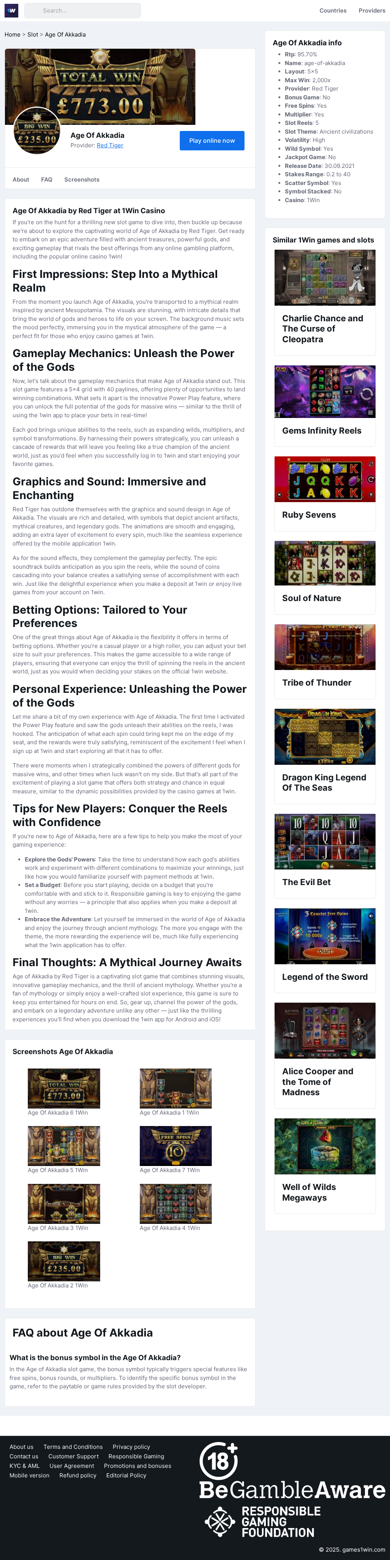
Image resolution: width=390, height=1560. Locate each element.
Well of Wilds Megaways (309, 1192)
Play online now (212, 140)
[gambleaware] (292, 1489)
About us (22, 1446)
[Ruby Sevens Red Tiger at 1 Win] (325, 479)
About (21, 179)
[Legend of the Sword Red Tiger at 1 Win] (325, 936)
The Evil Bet (306, 882)
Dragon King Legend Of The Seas (324, 782)
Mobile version (30, 1475)
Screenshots (81, 179)
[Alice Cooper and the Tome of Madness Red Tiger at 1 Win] (325, 1031)
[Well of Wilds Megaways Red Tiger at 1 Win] (325, 1146)
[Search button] (33, 11)
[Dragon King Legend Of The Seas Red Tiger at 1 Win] (325, 737)
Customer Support (73, 1456)
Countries (333, 10)
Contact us (24, 1456)
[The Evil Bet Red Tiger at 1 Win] (325, 841)
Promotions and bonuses (137, 1465)
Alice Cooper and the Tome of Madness (317, 1081)
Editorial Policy (126, 1475)
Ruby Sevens (309, 515)
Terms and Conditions (73, 1446)
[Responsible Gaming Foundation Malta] (264, 1521)
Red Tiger (110, 145)
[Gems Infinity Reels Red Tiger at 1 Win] (325, 391)
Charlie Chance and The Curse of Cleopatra (322, 328)
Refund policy (77, 1475)
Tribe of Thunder (317, 682)
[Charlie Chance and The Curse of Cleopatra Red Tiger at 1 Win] (325, 278)
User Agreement (72, 1465)
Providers (372, 10)
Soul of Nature (311, 598)
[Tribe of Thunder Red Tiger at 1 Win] (325, 647)
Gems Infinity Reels (321, 430)
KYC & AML (25, 1465)
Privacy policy (131, 1446)
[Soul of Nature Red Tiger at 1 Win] (325, 563)
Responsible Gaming (136, 1456)
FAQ (47, 179)
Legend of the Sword (325, 977)
